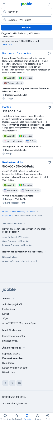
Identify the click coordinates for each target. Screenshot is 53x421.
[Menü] (4, 4)
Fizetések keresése (12, 358)
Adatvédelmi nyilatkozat (14, 403)
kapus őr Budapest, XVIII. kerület (17, 245)
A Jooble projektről (12, 304)
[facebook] (5, 383)
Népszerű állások (10, 257)
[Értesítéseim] (49, 4)
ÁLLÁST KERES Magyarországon (19, 323)
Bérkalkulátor (9, 372)
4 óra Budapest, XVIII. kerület (15, 237)
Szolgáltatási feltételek (14, 397)
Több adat (8, 44)
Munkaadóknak (10, 340)
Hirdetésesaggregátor (13, 336)
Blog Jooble (8, 363)
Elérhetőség (8, 309)
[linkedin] (19, 383)
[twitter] (12, 383)
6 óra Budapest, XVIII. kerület (15, 241)
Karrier (5, 313)
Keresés (26, 27)
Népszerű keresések (12, 223)
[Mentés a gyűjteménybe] (49, 54)
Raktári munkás (12, 162)
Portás (6, 107)
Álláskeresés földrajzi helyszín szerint (19, 261)
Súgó (5, 318)
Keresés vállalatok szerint (15, 367)
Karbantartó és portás (16, 53)
